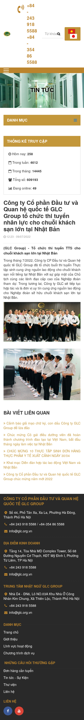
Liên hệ (9, 691)
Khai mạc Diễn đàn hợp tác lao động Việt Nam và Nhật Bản (42, 464)
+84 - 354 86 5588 (32, 49)
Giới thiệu (11, 639)
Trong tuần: (25, 162)
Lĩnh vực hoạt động (18, 646)
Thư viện (10, 684)
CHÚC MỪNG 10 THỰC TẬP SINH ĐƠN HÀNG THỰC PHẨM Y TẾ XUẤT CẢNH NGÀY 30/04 (42, 453)
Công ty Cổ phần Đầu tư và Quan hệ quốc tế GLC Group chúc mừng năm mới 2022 (42, 476)
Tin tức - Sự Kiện (16, 677)
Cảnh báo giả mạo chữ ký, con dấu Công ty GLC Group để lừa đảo (42, 425)
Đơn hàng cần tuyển (18, 670)
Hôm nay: (22, 153)
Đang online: (24, 188)
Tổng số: (25, 179)
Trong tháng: (27, 171)
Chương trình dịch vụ (19, 653)
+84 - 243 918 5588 (32, 18)
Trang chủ (11, 632)
